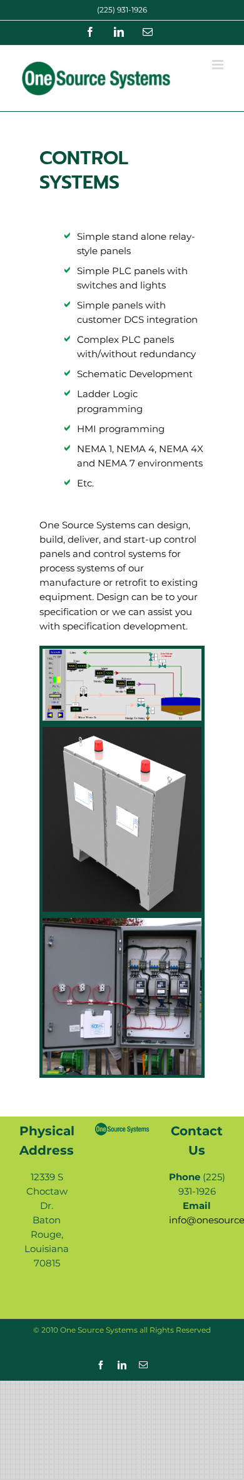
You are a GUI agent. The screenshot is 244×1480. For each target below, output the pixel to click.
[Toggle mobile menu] (218, 64)
